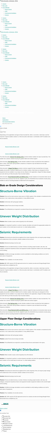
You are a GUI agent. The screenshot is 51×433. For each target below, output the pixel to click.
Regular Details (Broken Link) (12, 146)
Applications (5, 120)
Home (3, 118)
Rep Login (4, 5)
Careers (4, 4)
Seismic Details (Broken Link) (12, 154)
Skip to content (3, 408)
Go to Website (5, 7)
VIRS (6, 11)
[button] (0, 410)
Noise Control (8, 9)
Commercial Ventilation (10, 13)
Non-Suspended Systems (8, 121)
